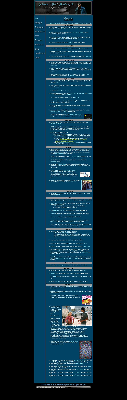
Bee (72, 93)
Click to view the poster (57, 203)
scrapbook (88, 56)
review (57, 281)
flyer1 (82, 74)
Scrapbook (60, 38)
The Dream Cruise (79, 137)
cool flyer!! (85, 152)
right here (57, 194)
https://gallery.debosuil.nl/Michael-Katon (67, 258)
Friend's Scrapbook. (56, 123)
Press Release (59, 153)
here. (60, 107)
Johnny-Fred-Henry (79, 93)
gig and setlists (72, 75)
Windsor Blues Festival (70, 170)
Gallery (70, 42)
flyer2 (88, 74)
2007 (81, 23)
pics (63, 257)
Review (53, 273)
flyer (66, 33)
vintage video (62, 164)
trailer (67, 129)
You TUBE (76, 97)
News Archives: (53, 23)
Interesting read (55, 217)
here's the (71, 200)
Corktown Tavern (73, 341)
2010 (67, 23)
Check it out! (86, 246)
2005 (90, 23)
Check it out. (57, 87)
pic (54, 101)
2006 (85, 23)
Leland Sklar (61, 288)
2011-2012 (61, 23)
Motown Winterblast (79, 360)
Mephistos (65, 232)
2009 (72, 23)
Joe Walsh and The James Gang (70, 142)
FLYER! (63, 29)
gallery (52, 221)
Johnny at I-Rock (74, 291)
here (65, 111)
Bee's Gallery (79, 363)
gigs (55, 276)
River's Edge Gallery (77, 32)
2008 (76, 23)
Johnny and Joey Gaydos (65, 90)
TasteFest (69, 234)
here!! (89, 48)
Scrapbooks (68, 94)
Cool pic (53, 213)
